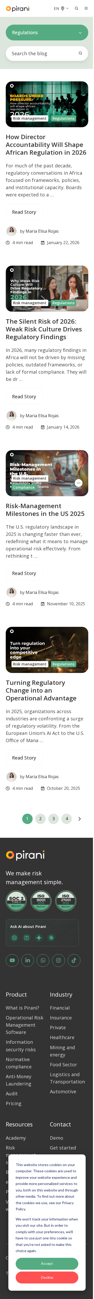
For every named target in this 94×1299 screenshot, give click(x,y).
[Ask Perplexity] (26, 938)
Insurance (61, 1017)
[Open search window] (76, 8)
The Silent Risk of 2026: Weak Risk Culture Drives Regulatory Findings (44, 329)
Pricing (13, 1103)
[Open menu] (86, 8)
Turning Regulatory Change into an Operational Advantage (41, 690)
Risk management (29, 118)
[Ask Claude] (51, 938)
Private (58, 1027)
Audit (12, 1093)
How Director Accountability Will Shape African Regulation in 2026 (46, 144)
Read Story (24, 212)
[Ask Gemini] (39, 938)
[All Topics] (79, 483)
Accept (47, 1263)
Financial (60, 1008)
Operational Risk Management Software (24, 1024)
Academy (16, 1138)
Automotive (63, 1091)
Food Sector (63, 1064)
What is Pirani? (22, 1008)
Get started (63, 1148)
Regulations (63, 118)
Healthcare (62, 1037)
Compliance (23, 487)
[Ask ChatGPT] (14, 938)
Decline (47, 1277)
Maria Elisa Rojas (42, 231)
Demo (56, 1138)
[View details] (12, 960)
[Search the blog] (80, 53)
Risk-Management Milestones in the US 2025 (45, 509)
